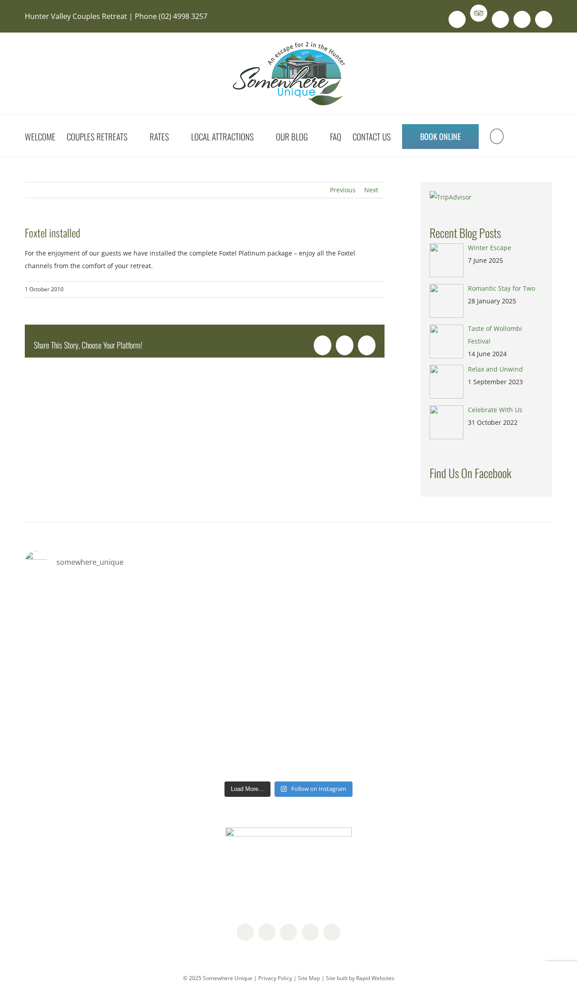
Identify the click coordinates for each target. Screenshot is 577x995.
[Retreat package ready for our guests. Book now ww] (67, 628)
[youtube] (310, 932)
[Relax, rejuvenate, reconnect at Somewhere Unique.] (156, 647)
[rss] (331, 932)
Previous (343, 190)
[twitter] (288, 932)
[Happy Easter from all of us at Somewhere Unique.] (244, 622)
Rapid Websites (375, 978)
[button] (497, 136)
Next (371, 190)
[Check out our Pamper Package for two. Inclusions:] (422, 679)
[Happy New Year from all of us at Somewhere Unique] (510, 628)
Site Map (309, 978)
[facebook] (245, 932)
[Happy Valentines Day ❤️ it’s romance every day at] (333, 628)
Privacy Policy (275, 978)
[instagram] (266, 932)
